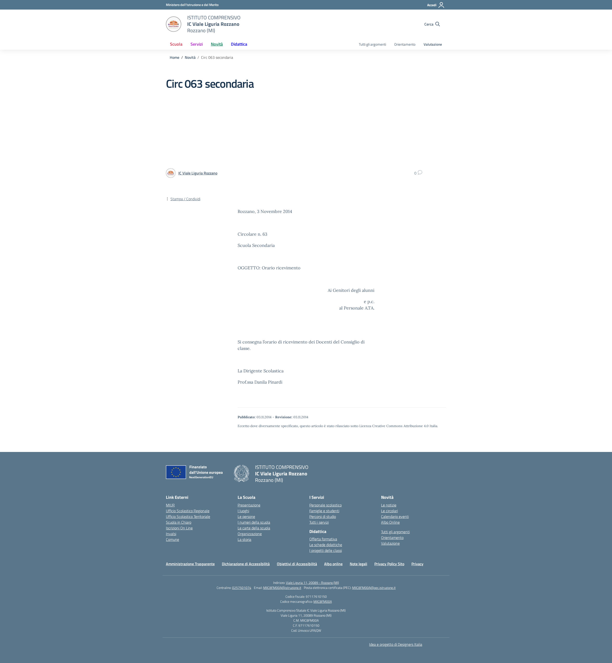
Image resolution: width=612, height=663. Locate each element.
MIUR (170, 505)
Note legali (358, 564)
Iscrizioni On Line (179, 528)
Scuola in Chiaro (178, 522)
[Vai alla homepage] (173, 24)
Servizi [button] (197, 44)
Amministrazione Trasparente (190, 564)
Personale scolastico (325, 505)
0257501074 (241, 587)
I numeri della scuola (254, 522)
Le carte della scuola (254, 528)
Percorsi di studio (322, 516)
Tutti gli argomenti (372, 44)
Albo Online (390, 522)
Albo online (333, 564)
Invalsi (171, 534)
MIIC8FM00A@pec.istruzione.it (374, 587)
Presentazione (249, 505)
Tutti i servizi (319, 522)
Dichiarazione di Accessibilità (246, 564)
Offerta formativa (323, 539)
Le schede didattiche (325, 545)
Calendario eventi (395, 516)
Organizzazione (250, 534)
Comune (172, 539)
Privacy (417, 564)
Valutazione (433, 44)
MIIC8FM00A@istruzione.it (282, 587)
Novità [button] (217, 44)
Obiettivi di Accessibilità (297, 564)
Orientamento (404, 44)
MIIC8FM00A (322, 601)
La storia (244, 539)
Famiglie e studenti (324, 511)
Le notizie (388, 505)
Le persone (246, 516)
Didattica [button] (239, 44)
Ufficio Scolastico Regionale (187, 511)
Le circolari (389, 511)
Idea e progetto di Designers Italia (395, 644)
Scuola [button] (176, 44)
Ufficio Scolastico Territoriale (188, 516)
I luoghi (243, 511)
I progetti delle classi (325, 550)
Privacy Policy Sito (389, 564)
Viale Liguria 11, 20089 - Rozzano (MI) (312, 582)
